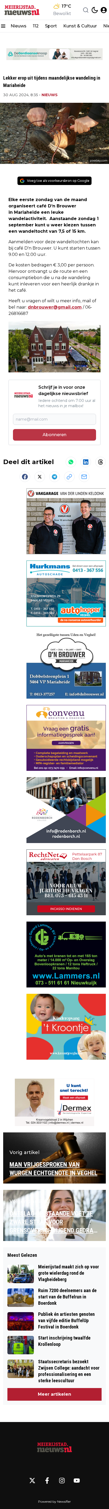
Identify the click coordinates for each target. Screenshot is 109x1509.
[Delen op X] (39, 476)
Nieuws (18, 25)
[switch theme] (94, 10)
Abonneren (54, 434)
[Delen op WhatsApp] (71, 462)
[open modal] (104, 10)
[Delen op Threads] (100, 462)
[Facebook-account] (47, 1480)
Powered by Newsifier (54, 1501)
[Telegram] (54, 476)
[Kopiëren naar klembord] (69, 476)
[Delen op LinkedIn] (85, 462)
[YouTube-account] (77, 1480)
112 (36, 25)
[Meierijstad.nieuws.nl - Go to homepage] (54, 1447)
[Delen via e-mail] (84, 476)
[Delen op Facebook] (25, 476)
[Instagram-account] (62, 1480)
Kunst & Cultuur (80, 25)
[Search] (86, 10)
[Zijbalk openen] (3, 26)
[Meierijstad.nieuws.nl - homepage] (22, 10)
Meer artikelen (54, 1394)
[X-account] (32, 1480)
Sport (51, 25)
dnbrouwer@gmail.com (55, 307)
